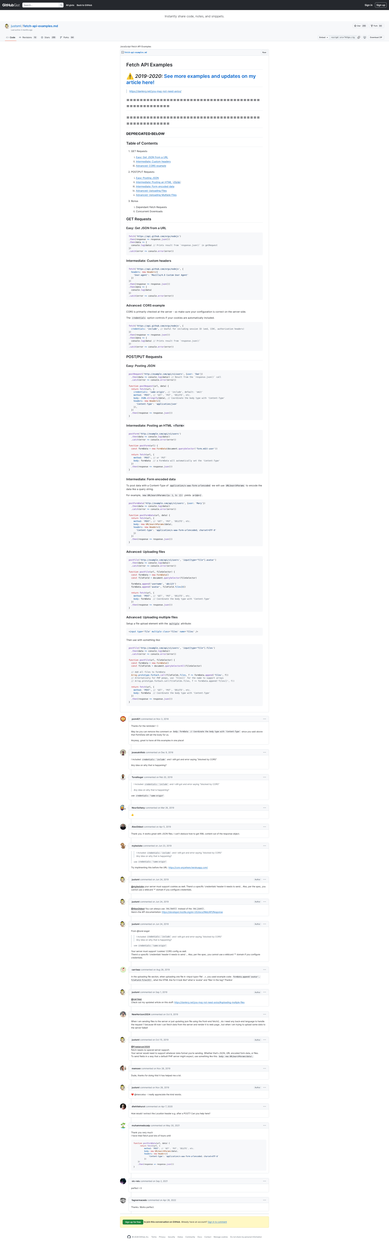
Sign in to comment (217, 1222)
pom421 (136, 719)
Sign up (380, 5)
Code (12, 37)
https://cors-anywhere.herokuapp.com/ (188, 867)
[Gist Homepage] (11, 5)
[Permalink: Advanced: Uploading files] (124, 552)
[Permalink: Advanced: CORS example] (124, 305)
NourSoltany (138, 807)
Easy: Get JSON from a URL (152, 157)
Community (190, 1237)
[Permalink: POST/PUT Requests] (124, 357)
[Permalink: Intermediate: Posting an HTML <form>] (124, 425)
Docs (200, 1237)
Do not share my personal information (246, 1237)
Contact (207, 1237)
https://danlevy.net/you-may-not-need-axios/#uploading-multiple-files (209, 1002)
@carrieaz (136, 999)
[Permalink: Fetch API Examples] (124, 65)
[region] (194, 384)
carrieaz (136, 969)
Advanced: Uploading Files (151, 190)
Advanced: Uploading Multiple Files (156, 194)
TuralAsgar (137, 777)
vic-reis (136, 1181)
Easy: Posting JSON (147, 177)
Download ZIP (376, 37)
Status (180, 1237)
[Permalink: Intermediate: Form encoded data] (124, 479)
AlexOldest (137, 826)
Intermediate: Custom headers (153, 161)
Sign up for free (133, 1222)
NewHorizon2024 (141, 1014)
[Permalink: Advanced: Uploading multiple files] (124, 617)
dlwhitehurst (138, 1106)
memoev (136, 1068)
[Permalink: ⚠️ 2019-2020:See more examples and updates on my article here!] (124, 79)
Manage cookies (221, 1237)
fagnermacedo (139, 1200)
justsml (16, 26)
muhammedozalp (141, 1125)
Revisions (29, 37)
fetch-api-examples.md (40, 26)
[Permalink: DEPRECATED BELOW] (124, 134)
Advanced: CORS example (151, 165)
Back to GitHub (84, 5)
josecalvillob (138, 752)
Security (171, 1237)
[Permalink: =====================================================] (124, 103)
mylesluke (137, 845)
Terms (154, 1237)
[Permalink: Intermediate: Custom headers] (124, 261)
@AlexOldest (138, 908)
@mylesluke (137, 886)
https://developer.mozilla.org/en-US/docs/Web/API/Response (192, 912)
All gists (70, 5)
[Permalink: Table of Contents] (124, 143)
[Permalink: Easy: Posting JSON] (124, 366)
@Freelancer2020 (140, 1046)
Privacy (162, 1237)
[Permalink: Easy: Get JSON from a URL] (124, 228)
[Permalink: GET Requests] (124, 219)
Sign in (369, 5)
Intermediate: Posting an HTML (158, 182)
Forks (69, 37)
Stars (50, 37)
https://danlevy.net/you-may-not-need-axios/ (155, 91)
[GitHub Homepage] (129, 1237)
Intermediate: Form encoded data (155, 186)
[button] (358, 37)
